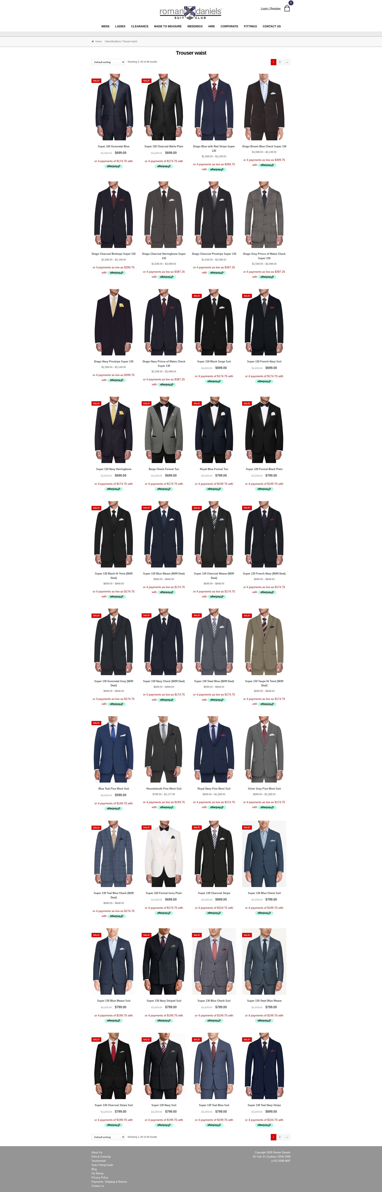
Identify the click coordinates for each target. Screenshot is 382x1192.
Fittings (250, 26)
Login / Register (271, 8)
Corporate (229, 26)
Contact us (272, 26)
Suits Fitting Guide (102, 1164)
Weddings (195, 26)
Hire (211, 26)
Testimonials (99, 1160)
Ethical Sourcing (101, 1156)
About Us (97, 1152)
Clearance (139, 26)
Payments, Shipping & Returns (109, 1181)
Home (98, 41)
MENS (105, 26)
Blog (94, 1169)
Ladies (120, 26)
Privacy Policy (100, 1177)
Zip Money (98, 1173)
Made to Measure (168, 26)
